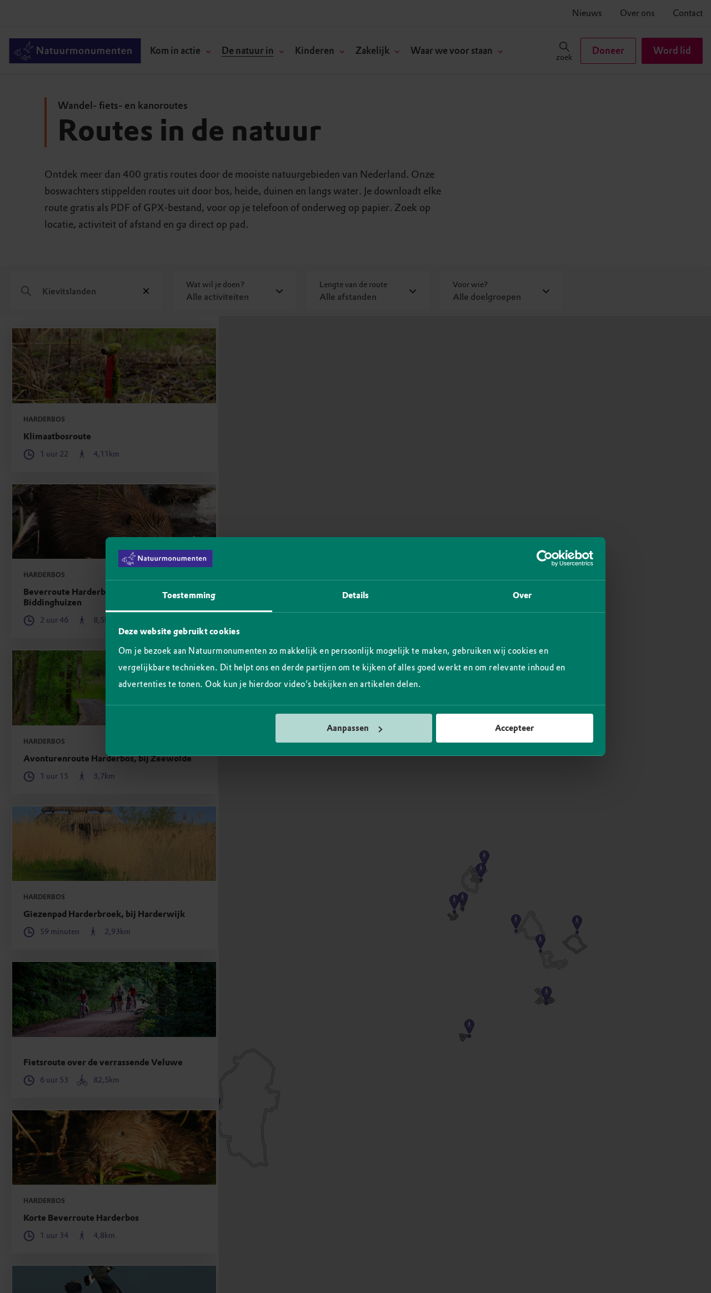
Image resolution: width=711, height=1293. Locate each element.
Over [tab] (522, 595)
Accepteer (514, 728)
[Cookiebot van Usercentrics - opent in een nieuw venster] (544, 558)
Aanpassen (348, 728)
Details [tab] (355, 595)
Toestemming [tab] (189, 595)
